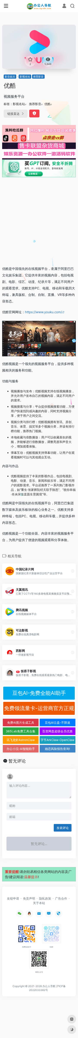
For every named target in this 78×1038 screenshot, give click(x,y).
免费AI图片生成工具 (20, 722)
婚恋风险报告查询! (57, 749)
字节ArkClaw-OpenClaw (57, 740)
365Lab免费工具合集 (20, 731)
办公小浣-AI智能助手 (20, 749)
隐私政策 (45, 898)
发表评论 (63, 828)
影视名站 (25, 76)
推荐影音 (38, 76)
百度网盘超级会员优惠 (57, 731)
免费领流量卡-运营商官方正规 (39, 708)
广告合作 (61, 898)
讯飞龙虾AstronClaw (20, 740)
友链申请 (13, 898)
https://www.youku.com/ (43, 312)
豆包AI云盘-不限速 (57, 722)
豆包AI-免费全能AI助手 (39, 693)
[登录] (64, 6)
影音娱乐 (10, 76)
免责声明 (29, 898)
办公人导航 (48, 986)
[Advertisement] (39, 221)
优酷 (47, 104)
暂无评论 (17, 761)
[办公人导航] (39, 6)
